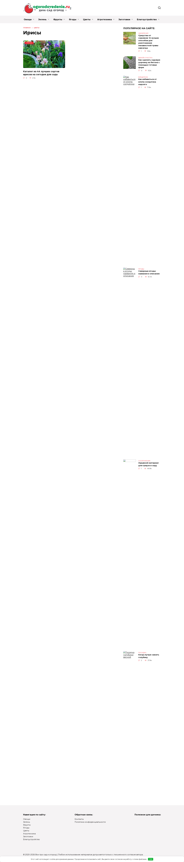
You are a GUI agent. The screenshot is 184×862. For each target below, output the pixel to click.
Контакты (79, 819)
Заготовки (124, 19)
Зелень (42, 19)
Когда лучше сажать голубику (148, 656)
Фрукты (57, 19)
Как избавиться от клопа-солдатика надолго (147, 82)
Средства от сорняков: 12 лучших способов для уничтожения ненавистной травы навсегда (148, 41)
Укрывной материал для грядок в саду (148, 464)
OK (150, 859)
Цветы (86, 19)
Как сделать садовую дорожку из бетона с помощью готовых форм (149, 64)
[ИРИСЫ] (44, 66)
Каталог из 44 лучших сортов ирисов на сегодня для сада (41, 73)
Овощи (28, 19)
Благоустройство (147, 19)
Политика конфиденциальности (90, 822)
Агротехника (104, 19)
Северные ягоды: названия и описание (149, 272)
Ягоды (72, 19)
